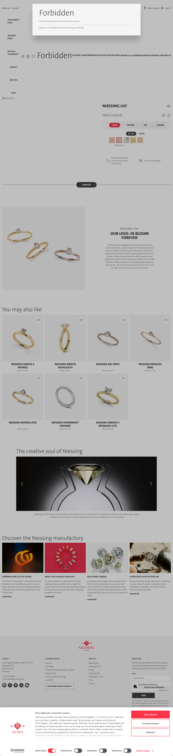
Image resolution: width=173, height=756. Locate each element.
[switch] (78, 750)
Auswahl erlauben (150, 723)
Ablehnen (150, 732)
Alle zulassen (150, 714)
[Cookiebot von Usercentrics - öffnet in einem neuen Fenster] (17, 751)
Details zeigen (143, 750)
